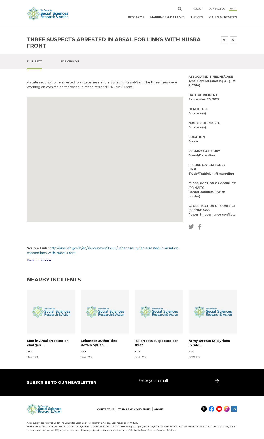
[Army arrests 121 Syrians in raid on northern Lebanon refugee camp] (213, 311)
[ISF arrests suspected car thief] (159, 311)
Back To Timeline (39, 260)
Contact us (217, 8)
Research (136, 17)
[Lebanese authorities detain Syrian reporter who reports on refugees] (105, 311)
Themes (196, 17)
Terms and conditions (134, 409)
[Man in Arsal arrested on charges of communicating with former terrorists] (51, 311)
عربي (233, 8)
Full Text (34, 61)
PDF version (70, 61)
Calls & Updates (223, 17)
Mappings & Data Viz (167, 17)
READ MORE (32, 357)
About (197, 8)
